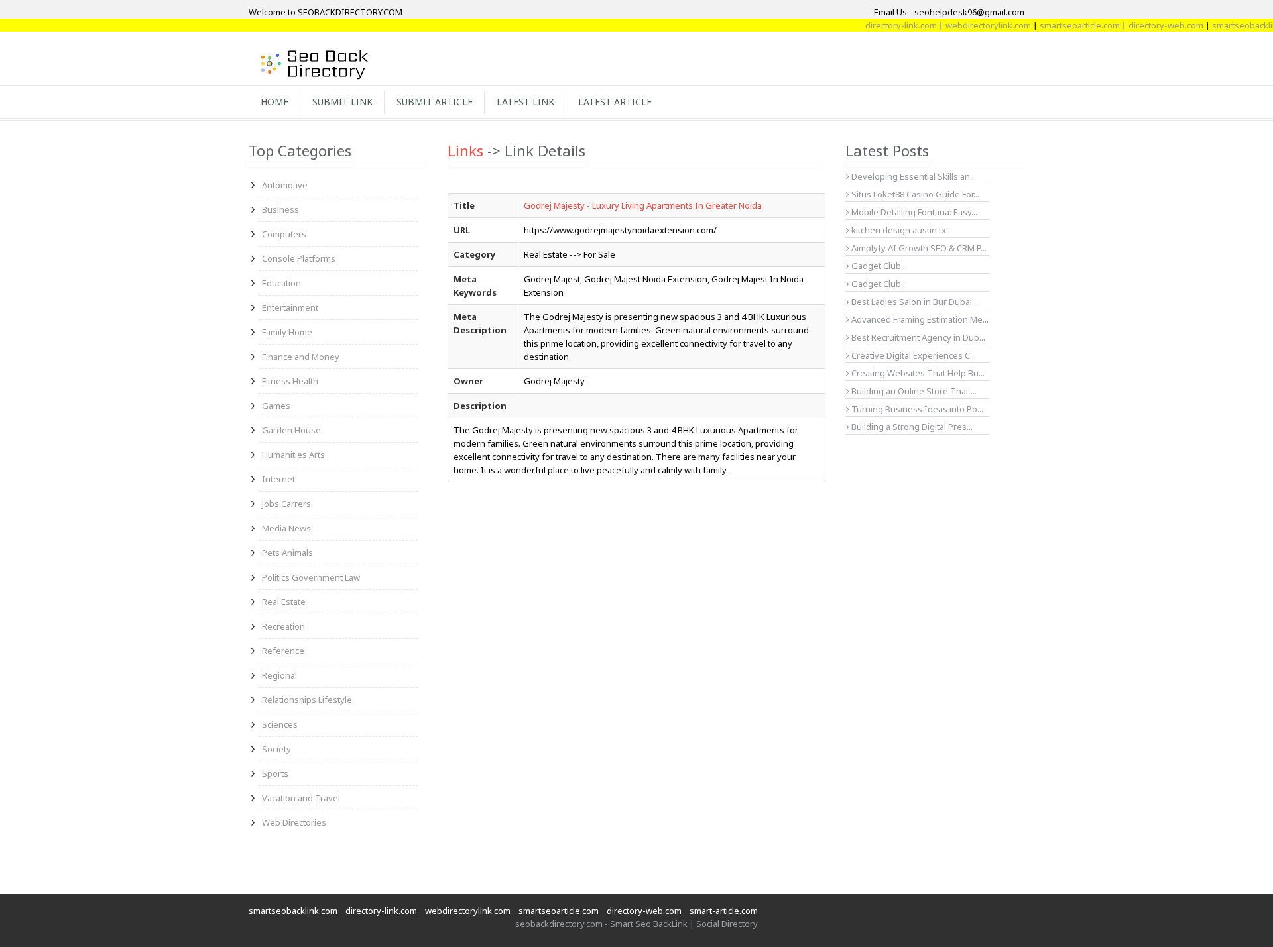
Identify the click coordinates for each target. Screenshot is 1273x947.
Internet (278, 479)
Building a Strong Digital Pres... (911, 427)
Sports (275, 773)
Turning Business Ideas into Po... (916, 409)
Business (280, 209)
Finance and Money (300, 356)
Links (465, 150)
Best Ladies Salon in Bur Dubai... (913, 301)
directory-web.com (1150, 25)
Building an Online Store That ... (913, 391)
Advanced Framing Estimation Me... (919, 319)
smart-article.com (724, 911)
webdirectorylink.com (973, 25)
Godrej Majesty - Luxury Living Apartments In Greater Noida (643, 205)
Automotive (285, 185)
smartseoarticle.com (1064, 25)
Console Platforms (298, 258)
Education (281, 283)
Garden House (291, 430)
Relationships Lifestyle (307, 700)
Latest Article (615, 101)
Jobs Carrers (286, 504)
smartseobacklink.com (293, 911)
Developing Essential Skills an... (912, 176)
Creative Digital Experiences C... (912, 355)
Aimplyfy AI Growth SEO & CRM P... (918, 248)
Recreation (283, 626)
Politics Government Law (311, 577)
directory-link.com (886, 25)
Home (274, 101)
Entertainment (290, 307)
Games (276, 406)
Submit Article (434, 101)
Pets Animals (287, 553)
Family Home (287, 332)
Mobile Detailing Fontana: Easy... (913, 212)
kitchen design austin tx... (900, 230)
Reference (283, 651)
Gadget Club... (878, 266)
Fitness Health (290, 381)
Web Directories (294, 822)
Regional (279, 675)
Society (276, 749)
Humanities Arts (293, 455)
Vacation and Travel (301, 798)
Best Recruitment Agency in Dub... (917, 337)
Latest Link (525, 101)
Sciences (280, 724)
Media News (286, 528)
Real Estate (284, 602)
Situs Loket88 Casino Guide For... (914, 194)
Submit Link (342, 101)
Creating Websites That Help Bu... (917, 373)
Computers (284, 234)
